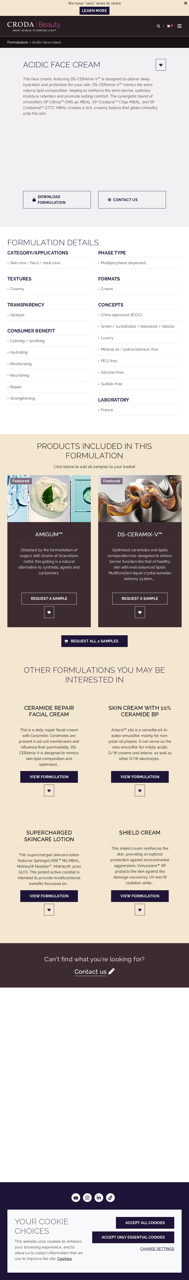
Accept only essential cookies (133, 1237)
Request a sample (49, 598)
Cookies (64, 1259)
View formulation (49, 777)
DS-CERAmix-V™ (140, 534)
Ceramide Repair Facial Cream (49, 711)
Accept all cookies (145, 1223)
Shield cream (140, 832)
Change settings (157, 1249)
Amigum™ (49, 534)
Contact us (125, 200)
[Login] (161, 65)
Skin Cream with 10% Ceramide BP (140, 711)
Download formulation (51, 200)
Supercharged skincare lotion (49, 835)
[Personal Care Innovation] (34, 25)
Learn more (94, 11)
